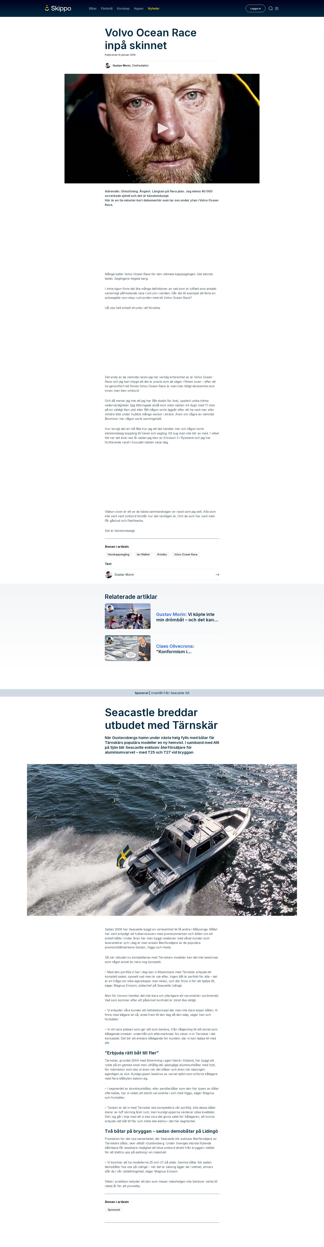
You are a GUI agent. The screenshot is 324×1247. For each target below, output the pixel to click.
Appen (138, 8)
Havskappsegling (118, 554)
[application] (162, 128)
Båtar (93, 8)
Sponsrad (114, 1209)
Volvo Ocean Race (185, 554)
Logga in (255, 8)
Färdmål (106, 8)
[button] (162, 128)
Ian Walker (143, 554)
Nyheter (153, 8)
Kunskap (123, 8)
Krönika (162, 554)
